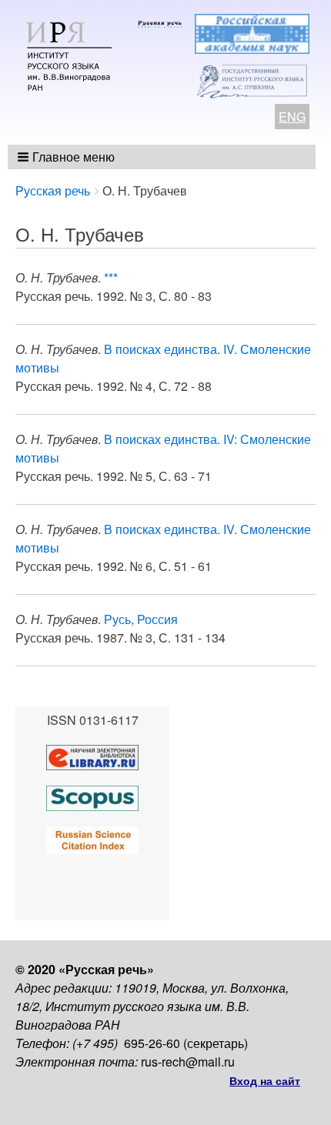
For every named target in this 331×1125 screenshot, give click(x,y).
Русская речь (52, 190)
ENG (292, 116)
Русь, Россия (141, 619)
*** (111, 277)
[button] (67, 157)
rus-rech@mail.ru (188, 1061)
